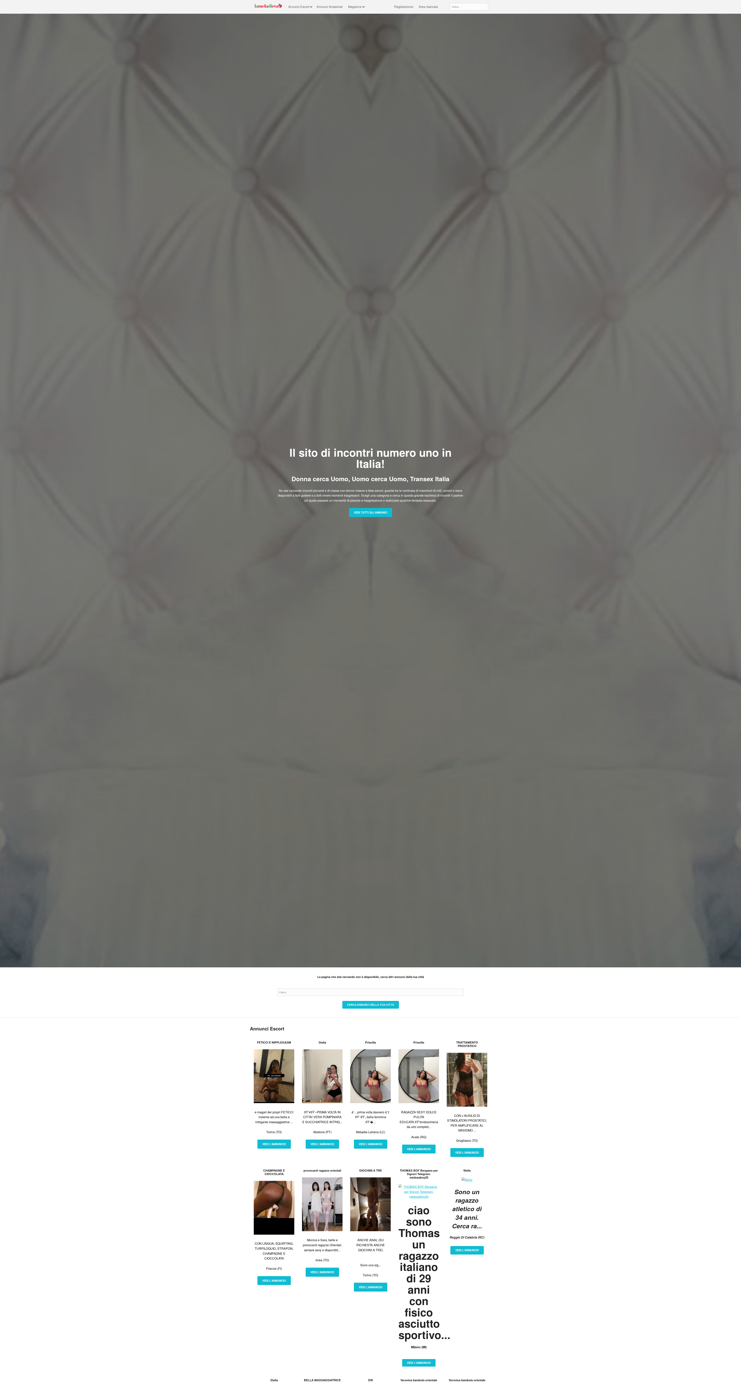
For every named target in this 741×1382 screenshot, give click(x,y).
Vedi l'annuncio (274, 1144)
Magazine (355, 6)
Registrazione (403, 6)
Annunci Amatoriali (330, 6)
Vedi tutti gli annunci (370, 512)
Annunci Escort (298, 6)
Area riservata (428, 6)
